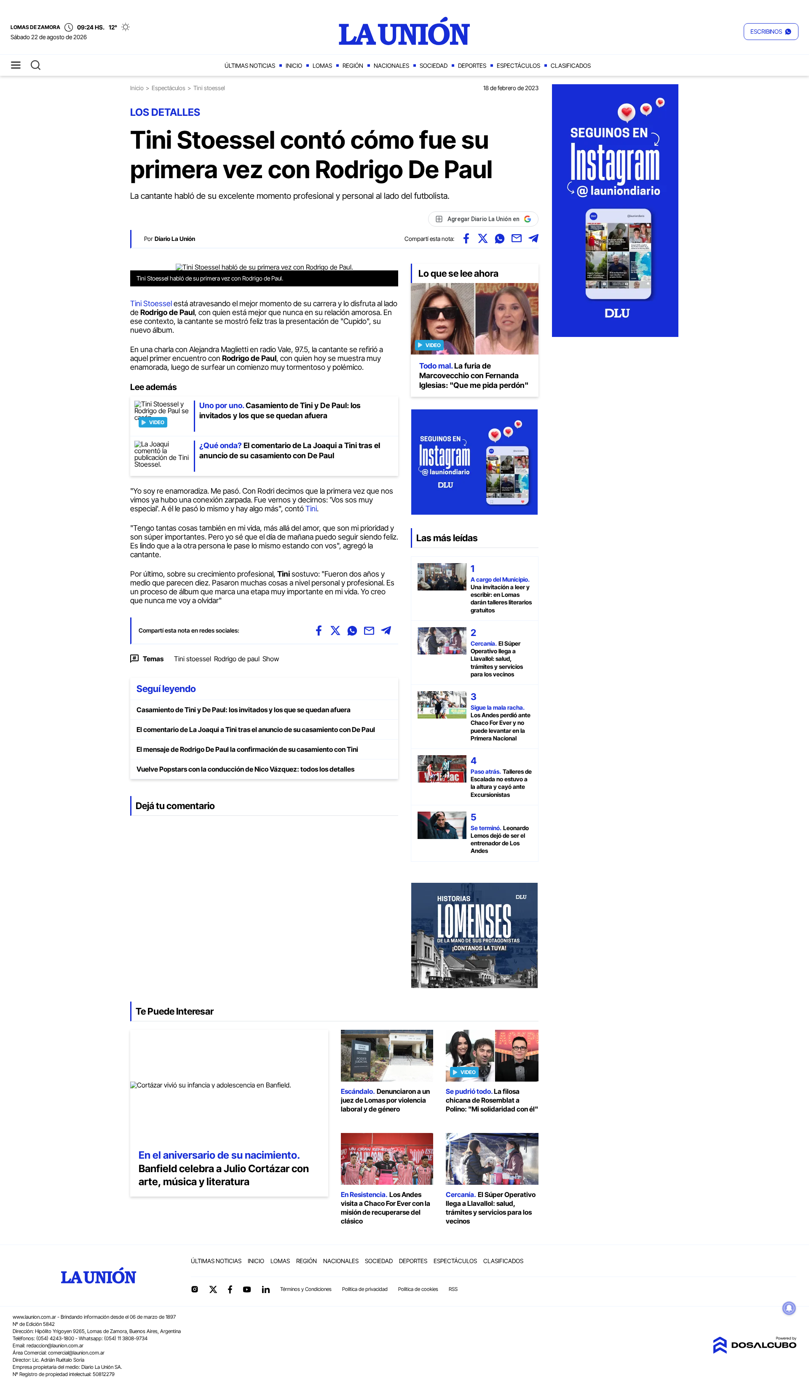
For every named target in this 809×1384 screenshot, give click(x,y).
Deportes (472, 65)
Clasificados (571, 65)
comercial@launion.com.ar (76, 1352)
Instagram (194, 1289)
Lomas (322, 65)
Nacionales (391, 65)
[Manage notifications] (789, 1308)
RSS (453, 1289)
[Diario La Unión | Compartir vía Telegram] (533, 238)
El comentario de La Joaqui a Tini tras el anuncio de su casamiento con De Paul (256, 729)
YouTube (247, 1289)
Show (271, 659)
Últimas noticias (250, 65)
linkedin (265, 1289)
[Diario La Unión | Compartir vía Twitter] (483, 238)
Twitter (213, 1289)
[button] (771, 31)
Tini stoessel (192, 659)
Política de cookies (418, 1289)
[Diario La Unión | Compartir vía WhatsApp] (500, 238)
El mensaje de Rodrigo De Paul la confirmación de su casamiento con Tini (247, 749)
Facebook (230, 1289)
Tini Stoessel (151, 303)
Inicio (294, 65)
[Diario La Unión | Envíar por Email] (517, 238)
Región (353, 65)
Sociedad (433, 65)
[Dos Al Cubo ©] (754, 1351)
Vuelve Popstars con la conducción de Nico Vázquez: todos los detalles (245, 769)
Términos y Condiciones (306, 1289)
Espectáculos (518, 65)
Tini (311, 508)
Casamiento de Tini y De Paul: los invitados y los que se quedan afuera (244, 709)
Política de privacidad (365, 1289)
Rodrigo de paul (237, 659)
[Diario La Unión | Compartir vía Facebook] (466, 238)
